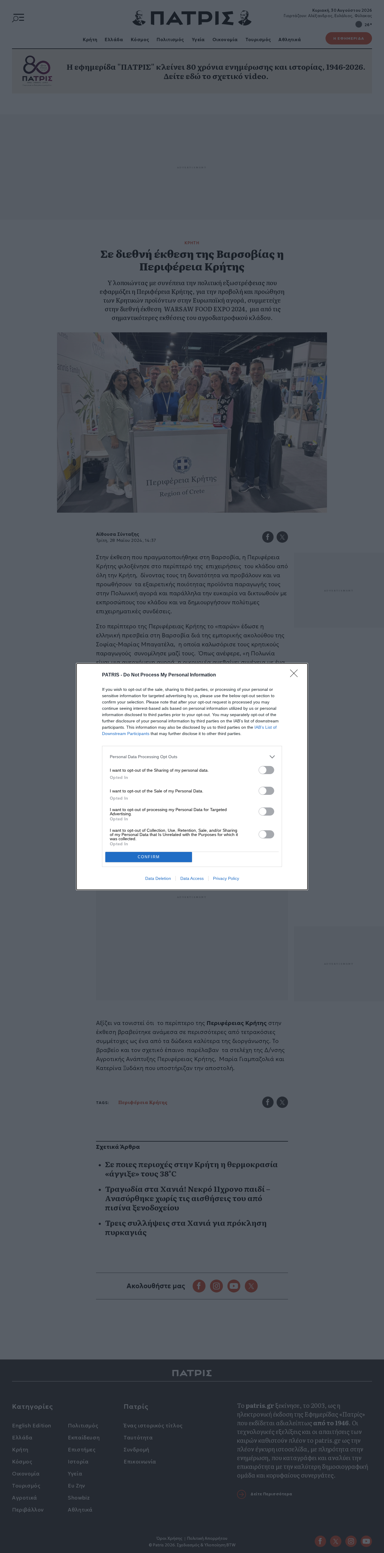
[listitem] (192, 757)
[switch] (266, 770)
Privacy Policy (226, 878)
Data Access (192, 878)
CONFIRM (149, 857)
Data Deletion (158, 878)
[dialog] (192, 777)
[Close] (296, 675)
